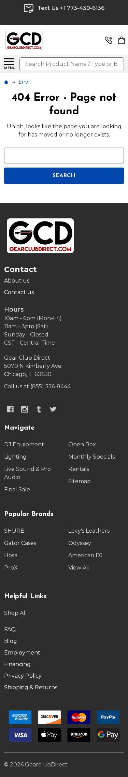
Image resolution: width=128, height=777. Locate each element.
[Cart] (121, 40)
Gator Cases (20, 543)
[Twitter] (53, 409)
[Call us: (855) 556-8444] (108, 40)
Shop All (15, 613)
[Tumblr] (39, 409)
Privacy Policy (23, 676)
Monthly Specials (91, 457)
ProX (11, 567)
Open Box (82, 444)
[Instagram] (24, 409)
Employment (22, 652)
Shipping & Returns (30, 687)
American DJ (85, 555)
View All (79, 567)
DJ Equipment (24, 444)
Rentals (78, 469)
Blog (10, 641)
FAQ (10, 629)
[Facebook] (10, 409)
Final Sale (17, 489)
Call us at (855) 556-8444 (37, 386)
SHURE (14, 531)
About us (16, 280)
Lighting (15, 457)
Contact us (19, 292)
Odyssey (79, 543)
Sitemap (79, 481)
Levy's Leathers (89, 531)
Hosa (10, 555)
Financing (17, 664)
